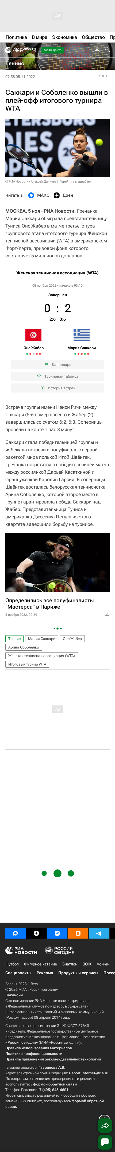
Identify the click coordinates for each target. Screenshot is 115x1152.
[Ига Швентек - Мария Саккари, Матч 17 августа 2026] (88, 354)
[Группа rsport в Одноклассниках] (78, 933)
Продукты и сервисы (78, 973)
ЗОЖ (87, 964)
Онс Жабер (72, 639)
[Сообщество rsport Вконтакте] (57, 933)
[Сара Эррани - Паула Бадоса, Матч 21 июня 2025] (33, 354)
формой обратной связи (55, 1084)
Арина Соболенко (23, 647)
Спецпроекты (18, 973)
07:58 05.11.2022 (20, 77)
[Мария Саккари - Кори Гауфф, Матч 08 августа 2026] (82, 354)
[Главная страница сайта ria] (6, 50)
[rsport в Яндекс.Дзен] (36, 933)
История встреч (61, 388)
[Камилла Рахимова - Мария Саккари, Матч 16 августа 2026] (85, 354)
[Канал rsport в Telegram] (99, 933)
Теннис (14, 639)
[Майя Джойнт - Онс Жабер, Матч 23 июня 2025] (37, 354)
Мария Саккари (41, 639)
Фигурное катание (40, 964)
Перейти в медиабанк (75, 181)
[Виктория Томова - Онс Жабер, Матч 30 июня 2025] (40, 354)
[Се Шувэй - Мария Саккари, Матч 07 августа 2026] (78, 354)
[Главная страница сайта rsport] (32, 50)
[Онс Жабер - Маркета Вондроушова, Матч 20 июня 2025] (30, 354)
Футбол (12, 964)
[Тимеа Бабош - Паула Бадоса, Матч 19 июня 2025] (27, 354)
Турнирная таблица (61, 376)
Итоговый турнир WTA (27, 664)
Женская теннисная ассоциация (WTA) (57, 272)
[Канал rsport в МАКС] (15, 933)
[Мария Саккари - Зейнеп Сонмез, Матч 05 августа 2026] (75, 354)
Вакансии (14, 995)
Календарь (61, 364)
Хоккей (103, 964)
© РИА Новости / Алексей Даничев (30, 181)
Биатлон (69, 964)
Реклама (45, 973)
